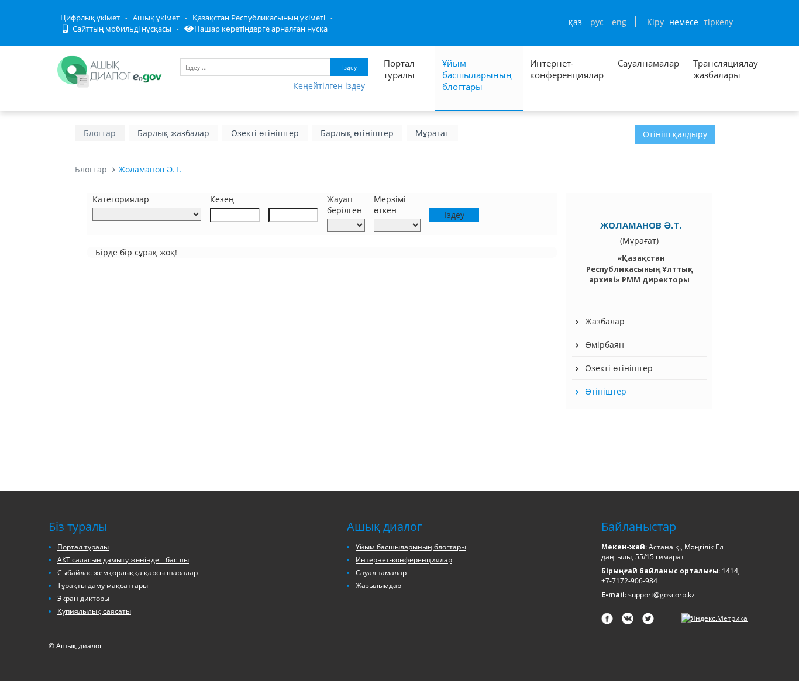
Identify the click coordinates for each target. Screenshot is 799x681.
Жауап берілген (344, 204)
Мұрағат (432, 133)
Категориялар (120, 199)
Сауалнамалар (648, 63)
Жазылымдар (378, 585)
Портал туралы (399, 69)
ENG (619, 21)
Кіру (655, 21)
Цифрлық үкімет (90, 17)
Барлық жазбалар (173, 133)
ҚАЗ (575, 21)
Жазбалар (605, 321)
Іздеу (349, 67)
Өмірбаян (604, 344)
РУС (597, 21)
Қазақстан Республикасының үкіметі (258, 17)
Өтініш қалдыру (675, 134)
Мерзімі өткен (390, 204)
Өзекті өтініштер (265, 133)
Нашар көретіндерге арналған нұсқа (261, 28)
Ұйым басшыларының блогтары (477, 74)
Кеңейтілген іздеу (329, 85)
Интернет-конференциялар (567, 69)
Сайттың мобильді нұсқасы (121, 28)
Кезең (222, 199)
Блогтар (100, 133)
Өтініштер (605, 391)
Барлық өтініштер (357, 133)
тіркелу (718, 21)
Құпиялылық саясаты (94, 611)
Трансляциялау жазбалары (713, 69)
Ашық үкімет (156, 17)
